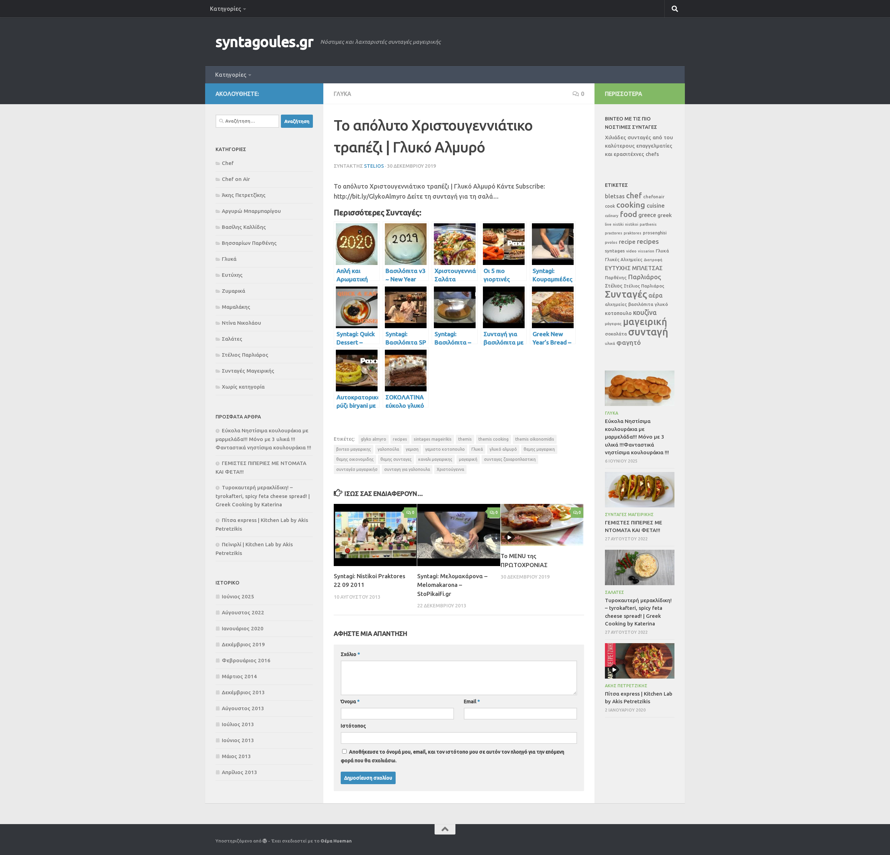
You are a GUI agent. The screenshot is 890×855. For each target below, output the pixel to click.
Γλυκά (342, 94)
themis (465, 439)
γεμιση (412, 449)
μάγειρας (613, 324)
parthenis (648, 224)
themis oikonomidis (534, 439)
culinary (611, 216)
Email (472, 701)
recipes (400, 439)
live (608, 224)
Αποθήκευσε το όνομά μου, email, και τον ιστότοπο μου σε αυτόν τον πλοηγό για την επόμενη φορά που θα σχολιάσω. (452, 756)
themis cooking (493, 439)
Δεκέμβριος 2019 (243, 644)
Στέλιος (613, 286)
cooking (630, 204)
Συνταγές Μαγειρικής (248, 371)
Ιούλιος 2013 (238, 724)
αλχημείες (616, 304)
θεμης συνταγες (396, 459)
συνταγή (648, 332)
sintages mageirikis (433, 439)
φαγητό (628, 342)
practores (613, 233)
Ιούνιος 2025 (238, 596)
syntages (615, 251)
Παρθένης (615, 277)
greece (647, 215)
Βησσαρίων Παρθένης (249, 243)
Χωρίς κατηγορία (243, 387)
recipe (627, 241)
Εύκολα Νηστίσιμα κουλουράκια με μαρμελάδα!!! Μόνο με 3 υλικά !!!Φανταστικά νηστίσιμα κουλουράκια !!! (263, 439)
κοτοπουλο (618, 313)
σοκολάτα (616, 334)
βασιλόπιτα (640, 304)
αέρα (655, 295)
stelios (374, 166)
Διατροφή (653, 260)
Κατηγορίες (225, 9)
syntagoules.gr (264, 41)
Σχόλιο (350, 654)
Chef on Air (236, 179)
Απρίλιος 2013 (239, 772)
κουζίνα (645, 312)
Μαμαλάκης (236, 307)
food (628, 214)
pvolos (611, 242)
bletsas (615, 196)
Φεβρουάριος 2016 (246, 660)
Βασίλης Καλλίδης (244, 227)
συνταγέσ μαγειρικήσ (357, 469)
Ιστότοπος (353, 726)
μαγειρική (468, 459)
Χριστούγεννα (450, 469)
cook (610, 206)
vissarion (646, 251)
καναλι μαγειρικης (435, 459)
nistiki (618, 224)
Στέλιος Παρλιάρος (245, 355)
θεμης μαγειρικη (539, 449)
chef (634, 195)
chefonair (653, 196)
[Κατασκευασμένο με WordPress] (264, 841)
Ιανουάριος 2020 (243, 628)
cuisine (656, 205)
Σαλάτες (232, 339)
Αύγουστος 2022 (243, 612)
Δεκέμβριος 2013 (243, 692)
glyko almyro (373, 439)
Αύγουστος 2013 (243, 708)
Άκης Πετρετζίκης (244, 195)
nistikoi (631, 224)
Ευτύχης (232, 275)
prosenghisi (654, 232)
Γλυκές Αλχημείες (623, 259)
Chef (228, 163)
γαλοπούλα (388, 449)
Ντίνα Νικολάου (241, 323)
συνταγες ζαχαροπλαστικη (510, 459)
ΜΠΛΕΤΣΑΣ (647, 268)
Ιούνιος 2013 (238, 740)
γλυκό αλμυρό (503, 449)
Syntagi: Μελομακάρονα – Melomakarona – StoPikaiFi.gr (452, 585)
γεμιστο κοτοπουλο (445, 449)
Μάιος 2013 (236, 756)
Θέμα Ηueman (336, 840)
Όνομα (350, 701)
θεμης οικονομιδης (355, 459)
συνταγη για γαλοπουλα (407, 469)
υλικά (610, 343)
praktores (632, 233)
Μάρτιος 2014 (239, 676)
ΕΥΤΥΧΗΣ (618, 268)
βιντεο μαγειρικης (353, 449)
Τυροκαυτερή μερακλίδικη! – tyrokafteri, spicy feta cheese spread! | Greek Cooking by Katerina (263, 495)
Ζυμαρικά (233, 291)
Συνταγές (626, 294)
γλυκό (661, 304)
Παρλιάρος (644, 277)
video (631, 251)
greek (664, 215)
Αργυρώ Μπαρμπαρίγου (251, 211)
